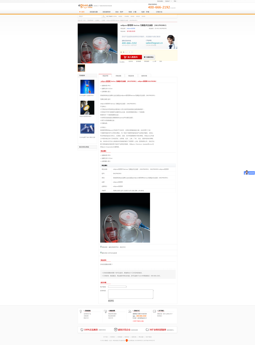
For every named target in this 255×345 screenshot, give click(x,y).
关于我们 (105, 337)
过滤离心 (97, 20)
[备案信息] (127, 340)
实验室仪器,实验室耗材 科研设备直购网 (96, 6)
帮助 (175, 1)
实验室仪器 (94, 12)
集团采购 (134, 337)
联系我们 (159, 316)
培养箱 (115, 16)
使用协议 (127, 337)
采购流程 (86, 316)
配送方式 (86, 318)
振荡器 (120, 16)
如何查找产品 (87, 314)
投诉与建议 (149, 337)
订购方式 (158, 12)
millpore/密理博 (131, 28)
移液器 (132, 16)
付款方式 (110, 318)
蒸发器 (138, 16)
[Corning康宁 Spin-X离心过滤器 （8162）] (87, 128)
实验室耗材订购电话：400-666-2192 (162, 6)
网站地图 (141, 337)
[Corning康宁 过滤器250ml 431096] (87, 86)
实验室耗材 (107, 12)
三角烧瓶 (126, 16)
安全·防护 (120, 12)
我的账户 (167, 1)
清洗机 (143, 16)
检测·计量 (132, 12)
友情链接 (119, 337)
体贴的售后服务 (112, 314)
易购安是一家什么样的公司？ (165, 314)
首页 (83, 12)
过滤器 (103, 20)
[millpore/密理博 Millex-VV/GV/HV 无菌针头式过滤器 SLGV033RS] (87, 107)
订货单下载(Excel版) (138, 321)
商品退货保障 (111, 316)
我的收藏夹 (160, 1)
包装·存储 (145, 12)
